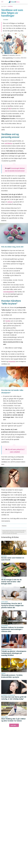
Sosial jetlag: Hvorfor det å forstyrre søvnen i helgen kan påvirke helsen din (12, 605)
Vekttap (3, 578)
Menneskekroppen (6, 649)
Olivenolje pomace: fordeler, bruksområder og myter (12, 676)
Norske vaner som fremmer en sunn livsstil (12, 559)
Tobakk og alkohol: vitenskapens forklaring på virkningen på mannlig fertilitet (13, 653)
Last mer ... (14, 725)
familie (7, 321)
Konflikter (10, 6)
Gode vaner (4, 601)
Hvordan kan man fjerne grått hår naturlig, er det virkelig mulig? (13, 698)
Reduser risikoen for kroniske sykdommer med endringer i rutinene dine (12, 629)
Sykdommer (4, 625)
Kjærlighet (3, 6)
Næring (3, 673)
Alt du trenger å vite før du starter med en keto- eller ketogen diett (11, 582)
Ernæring (4, 556)
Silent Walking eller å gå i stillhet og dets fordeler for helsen (13, 720)
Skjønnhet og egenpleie (8, 695)
